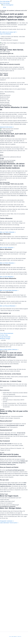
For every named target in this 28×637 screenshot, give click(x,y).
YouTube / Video (4, 335)
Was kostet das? (5, 499)
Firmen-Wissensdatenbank (6, 333)
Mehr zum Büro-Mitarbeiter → (7, 247)
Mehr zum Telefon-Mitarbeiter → (8, 232)
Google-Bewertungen (5, 337)
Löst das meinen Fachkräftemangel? (10, 505)
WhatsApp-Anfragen (5, 338)
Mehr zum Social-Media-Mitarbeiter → (9, 290)
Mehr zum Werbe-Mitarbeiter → (7, 263)
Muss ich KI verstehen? (6, 503)
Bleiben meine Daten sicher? (8, 501)
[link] (14, 225)
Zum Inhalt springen (5, 1)
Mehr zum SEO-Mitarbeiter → (7, 276)
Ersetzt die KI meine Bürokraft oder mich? (11, 497)
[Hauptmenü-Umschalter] (4, 7)
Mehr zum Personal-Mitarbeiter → (8, 306)
